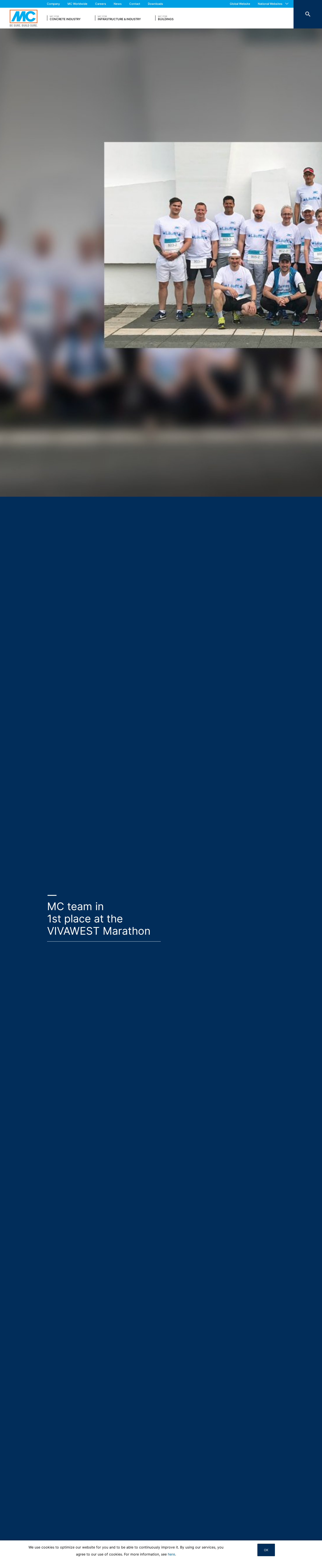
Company (53, 3)
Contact (134, 3)
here (171, 1554)
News (118, 3)
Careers (100, 3)
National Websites (270, 3)
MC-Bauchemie (23, 18)
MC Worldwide (77, 3)
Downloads (155, 3)
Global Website (240, 3)
